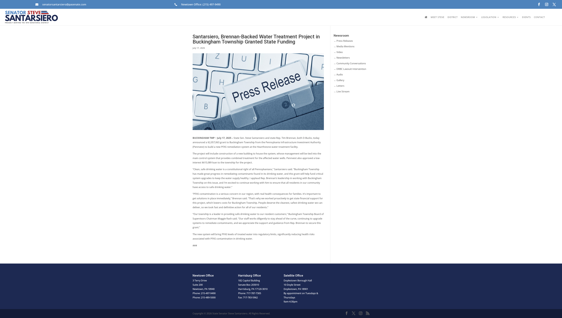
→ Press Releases (343, 40)
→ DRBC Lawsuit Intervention (350, 69)
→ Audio (338, 74)
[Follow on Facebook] (539, 4)
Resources (509, 17)
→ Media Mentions (344, 46)
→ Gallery (339, 80)
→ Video (338, 52)
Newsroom (468, 17)
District (453, 17)
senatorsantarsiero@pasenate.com (64, 4)
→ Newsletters (342, 57)
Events (526, 17)
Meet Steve (437, 17)
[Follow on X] (554, 4)
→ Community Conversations (350, 63)
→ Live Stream (341, 91)
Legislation (488, 17)
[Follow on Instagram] (546, 4)
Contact (539, 17)
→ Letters (339, 85)
